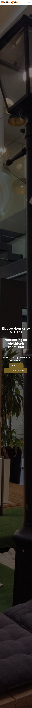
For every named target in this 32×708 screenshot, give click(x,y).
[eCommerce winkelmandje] (25, 2)
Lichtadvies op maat (16, 370)
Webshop (16, 365)
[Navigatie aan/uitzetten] (29, 2)
